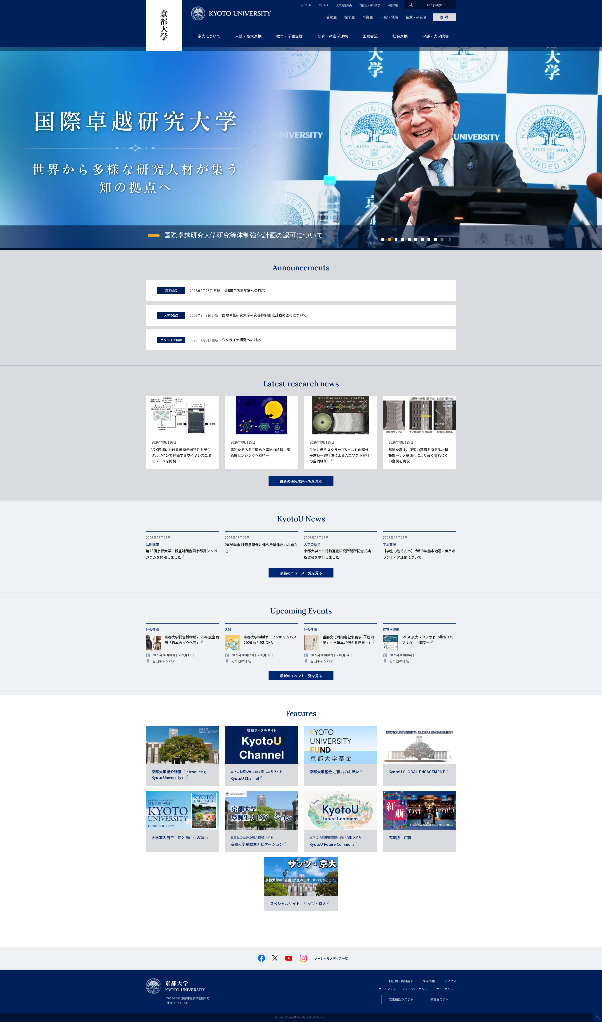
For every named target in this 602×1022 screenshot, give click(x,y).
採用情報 (393, 5)
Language (434, 4)
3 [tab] (396, 239)
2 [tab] (389, 239)
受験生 (331, 17)
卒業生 (367, 17)
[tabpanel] (301, 148)
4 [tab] (402, 239)
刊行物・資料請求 (369, 5)
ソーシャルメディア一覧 (331, 958)
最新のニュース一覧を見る (301, 572)
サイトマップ (387, 988)
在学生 (349, 17)
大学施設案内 (344, 5)
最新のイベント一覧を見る (301, 675)
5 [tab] (409, 239)
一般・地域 (389, 17)
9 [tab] (435, 239)
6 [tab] (415, 239)
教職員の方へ (439, 999)
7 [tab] (422, 239)
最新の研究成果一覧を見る (301, 481)
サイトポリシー (446, 988)
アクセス (324, 5)
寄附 (444, 17)
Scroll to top (597, 1017)
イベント (306, 5)
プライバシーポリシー (416, 988)
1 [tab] (382, 239)
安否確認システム (401, 999)
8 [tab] (429, 239)
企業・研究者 (416, 17)
